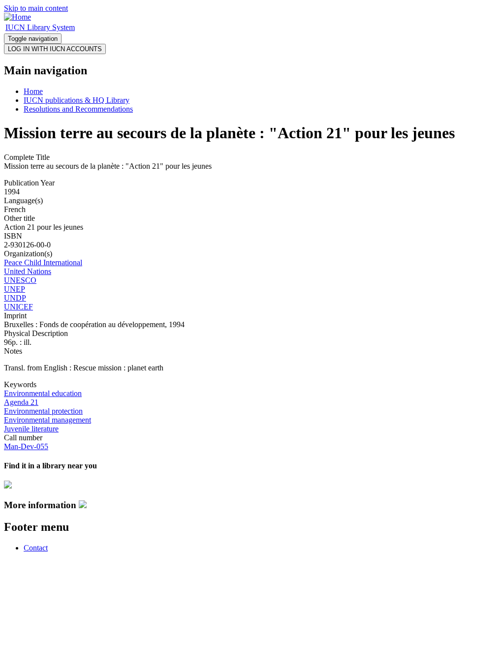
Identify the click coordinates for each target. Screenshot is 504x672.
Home (33, 91)
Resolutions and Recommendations (78, 109)
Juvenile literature (31, 429)
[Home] (17, 17)
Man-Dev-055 (26, 446)
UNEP (14, 289)
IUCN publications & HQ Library (76, 100)
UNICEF (18, 307)
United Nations (27, 271)
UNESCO (20, 280)
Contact (36, 548)
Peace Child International (43, 262)
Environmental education (43, 393)
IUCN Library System (40, 27)
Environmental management (47, 420)
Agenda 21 (21, 402)
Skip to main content (36, 8)
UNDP (15, 298)
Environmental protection (43, 411)
